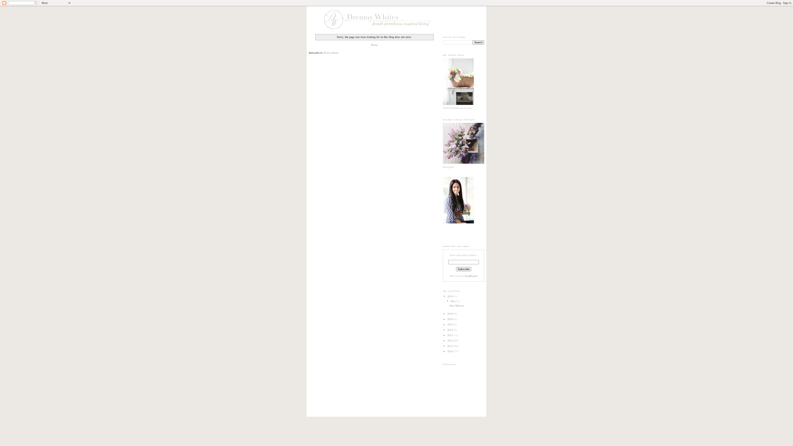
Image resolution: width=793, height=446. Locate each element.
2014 (450, 330)
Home (374, 45)
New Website (457, 305)
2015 (450, 324)
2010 (450, 351)
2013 (450, 335)
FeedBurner (471, 276)
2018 (450, 314)
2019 (450, 296)
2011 (450, 346)
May (453, 301)
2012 (450, 340)
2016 (450, 319)
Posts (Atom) (331, 53)
